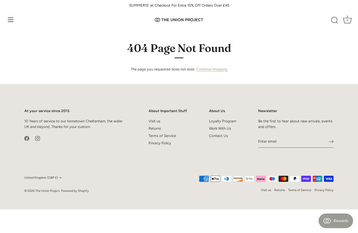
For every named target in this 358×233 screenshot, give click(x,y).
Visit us (154, 121)
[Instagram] (37, 138)
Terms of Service (162, 136)
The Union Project (47, 191)
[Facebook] (26, 138)
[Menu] (10, 19)
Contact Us (218, 136)
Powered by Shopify (75, 191)
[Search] (334, 20)
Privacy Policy (160, 143)
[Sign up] (331, 141)
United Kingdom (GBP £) (41, 177)
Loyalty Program (222, 121)
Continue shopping (211, 69)
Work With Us (220, 128)
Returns (155, 128)
